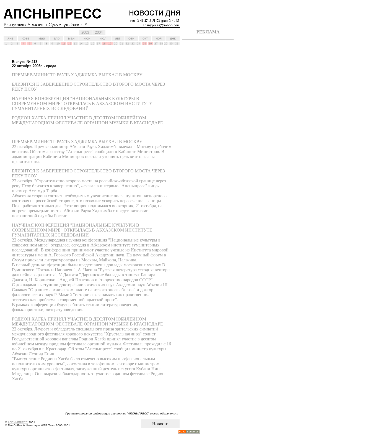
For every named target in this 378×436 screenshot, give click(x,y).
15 (87, 43)
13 (75, 43)
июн (87, 38)
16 (92, 43)
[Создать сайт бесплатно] (189, 432)
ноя (159, 38)
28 (161, 43)
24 (138, 43)
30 (171, 43)
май (71, 38)
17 (98, 43)
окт (145, 38)
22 (127, 43)
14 (81, 43)
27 (156, 43)
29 (165, 43)
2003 (85, 32)
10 (58, 43)
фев (25, 38)
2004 (99, 32)
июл (103, 38)
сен (131, 38)
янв (10, 38)
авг (117, 38)
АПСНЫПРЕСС (18, 422)
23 (133, 43)
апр (56, 38)
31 (176, 43)
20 (115, 43)
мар (41, 38)
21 (121, 43)
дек (173, 38)
